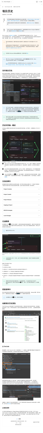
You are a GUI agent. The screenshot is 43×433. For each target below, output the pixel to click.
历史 (27, 53)
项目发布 (9, 403)
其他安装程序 (13, 30)
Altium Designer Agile (20, 64)
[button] (21, 189)
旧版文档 (20, 30)
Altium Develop (31, 19)
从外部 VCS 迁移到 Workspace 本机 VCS (13, 47)
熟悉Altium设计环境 (16, 6)
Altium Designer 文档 (8, 6)
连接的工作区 (12, 35)
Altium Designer (28, 64)
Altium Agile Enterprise (15, 20)
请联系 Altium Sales (30, 22)
